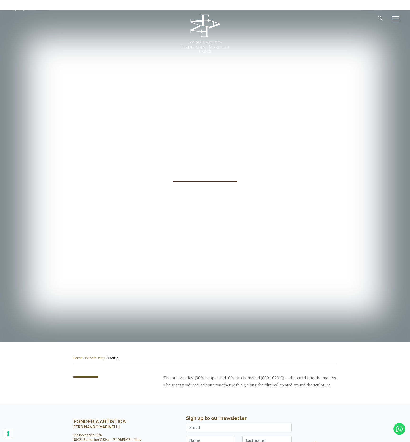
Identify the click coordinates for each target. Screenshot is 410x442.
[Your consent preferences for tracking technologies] (8, 433)
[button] (19, 10)
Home (77, 358)
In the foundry (95, 358)
